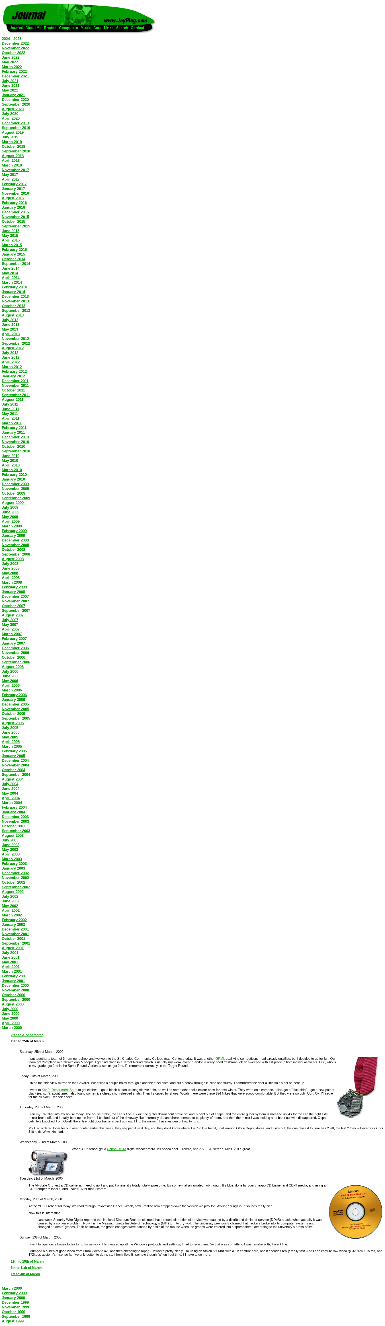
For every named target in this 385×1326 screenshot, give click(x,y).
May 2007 (10, 624)
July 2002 (10, 896)
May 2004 (10, 793)
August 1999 (13, 1321)
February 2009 (14, 531)
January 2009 (13, 535)
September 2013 (16, 310)
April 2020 (11, 118)
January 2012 (13, 376)
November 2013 (15, 301)
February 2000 (14, 1293)
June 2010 (10, 456)
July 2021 (10, 81)
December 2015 (15, 212)
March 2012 (12, 366)
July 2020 (10, 113)
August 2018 (13, 156)
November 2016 (15, 193)
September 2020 (16, 104)
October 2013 (13, 306)
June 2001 (10, 957)
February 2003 (14, 863)
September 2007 (16, 610)
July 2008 (10, 563)
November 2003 (15, 821)
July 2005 (10, 727)
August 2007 (13, 615)
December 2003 (15, 816)
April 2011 (10, 418)
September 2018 (16, 151)
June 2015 (10, 231)
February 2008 (14, 587)
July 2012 (10, 352)
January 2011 (13, 432)
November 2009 (15, 488)
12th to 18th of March (27, 1261)
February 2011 (14, 427)
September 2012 (16, 343)
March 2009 (12, 526)
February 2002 (14, 920)
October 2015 (13, 221)
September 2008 (16, 554)
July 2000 (10, 1009)
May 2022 (10, 62)
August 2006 (13, 666)
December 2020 (15, 99)
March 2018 (12, 165)
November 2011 (15, 385)
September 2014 (16, 263)
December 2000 (15, 985)
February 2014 (14, 287)
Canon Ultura (116, 1149)
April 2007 (11, 629)
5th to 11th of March (26, 1268)
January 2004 (13, 812)
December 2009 (15, 484)
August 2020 (13, 109)
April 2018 (11, 160)
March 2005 (12, 746)
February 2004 (14, 807)
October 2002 (13, 882)
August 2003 (13, 835)
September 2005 (16, 718)
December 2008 (15, 540)
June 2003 (10, 845)
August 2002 (13, 891)
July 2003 (10, 840)
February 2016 (14, 202)
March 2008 (12, 582)
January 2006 (13, 699)
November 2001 (15, 934)
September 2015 (16, 226)
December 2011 (15, 381)
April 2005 (11, 741)
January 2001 (13, 980)
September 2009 (16, 498)
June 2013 (10, 324)
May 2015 (10, 235)
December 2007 (15, 596)
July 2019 (10, 137)
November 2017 (15, 170)
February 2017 (14, 184)
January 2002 (13, 924)
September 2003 (16, 830)
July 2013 (10, 320)
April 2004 (11, 798)
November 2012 (15, 338)
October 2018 (13, 146)
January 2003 (13, 868)
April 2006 (11, 685)
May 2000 (10, 1018)
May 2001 (10, 962)
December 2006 (15, 648)
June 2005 (10, 732)
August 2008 (13, 559)
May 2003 (10, 849)
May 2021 (10, 90)
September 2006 (16, 662)
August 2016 (13, 198)
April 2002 (11, 910)
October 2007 (13, 606)
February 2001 (14, 976)
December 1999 (15, 1302)
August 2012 (13, 348)
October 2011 (13, 390)
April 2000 (11, 1023)
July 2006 (10, 671)
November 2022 (15, 48)
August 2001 (13, 948)
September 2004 (16, 774)
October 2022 (13, 52)
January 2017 (13, 188)
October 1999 (13, 1311)
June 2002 (10, 901)
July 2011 (10, 404)
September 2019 (16, 127)
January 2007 (13, 643)
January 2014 (13, 291)
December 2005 (15, 704)
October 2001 (13, 938)
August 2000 (13, 1004)
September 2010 (16, 451)
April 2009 (11, 521)
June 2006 (10, 676)
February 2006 (14, 695)
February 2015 (14, 249)
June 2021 (10, 85)
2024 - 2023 (11, 38)
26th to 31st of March (27, 1035)
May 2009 (10, 516)
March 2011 (12, 423)
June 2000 (10, 1013)
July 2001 (10, 952)
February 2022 (14, 71)
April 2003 (11, 854)
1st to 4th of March (25, 1274)
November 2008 (15, 545)
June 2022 (10, 57)
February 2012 (14, 371)
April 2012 (11, 362)
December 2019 (15, 123)
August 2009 (13, 502)
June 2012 (10, 357)
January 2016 (13, 207)
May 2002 (10, 905)
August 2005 (13, 723)
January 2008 (13, 591)
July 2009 (10, 507)
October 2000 (13, 995)
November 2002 (15, 877)
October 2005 (13, 713)
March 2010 (12, 470)
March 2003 (12, 859)
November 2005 (15, 709)
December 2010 (15, 437)
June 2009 (10, 512)
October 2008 (13, 549)
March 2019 (12, 141)
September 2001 (16, 943)
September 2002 (16, 887)
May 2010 (10, 460)
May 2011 (10, 413)
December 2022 (15, 43)
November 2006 (15, 652)
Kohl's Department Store (59, 1090)
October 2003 (13, 826)
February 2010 (14, 474)
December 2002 (15, 873)
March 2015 (12, 245)
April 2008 (11, 577)
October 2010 (13, 446)
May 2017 (10, 174)
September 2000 (16, 999)
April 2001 (11, 966)
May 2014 (10, 273)
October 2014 (13, 259)
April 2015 (11, 240)
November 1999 (15, 1307)
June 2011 (10, 409)
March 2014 (12, 282)
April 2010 (11, 465)
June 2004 (10, 788)
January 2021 (13, 95)
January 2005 (13, 756)
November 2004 (15, 765)
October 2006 (13, 657)
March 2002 (12, 915)
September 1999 (16, 1316)
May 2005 (10, 737)
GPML (220, 1058)
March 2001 (12, 971)
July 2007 (10, 620)
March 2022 (12, 67)
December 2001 (15, 929)
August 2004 (13, 779)
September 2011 (16, 395)
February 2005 (14, 751)
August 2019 (13, 132)
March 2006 (12, 690)
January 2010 (13, 479)
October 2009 (13, 493)
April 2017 (11, 179)
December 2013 (15, 296)
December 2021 (15, 76)
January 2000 (13, 1297)
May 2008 (10, 573)
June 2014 (10, 268)
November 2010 (15, 441)
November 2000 (15, 990)
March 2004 (12, 802)
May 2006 (10, 681)
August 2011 (12, 399)
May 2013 (10, 329)
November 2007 (15, 601)
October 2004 (13, 770)
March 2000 (12, 1027)
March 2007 (12, 634)
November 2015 (15, 216)
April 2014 (11, 277)
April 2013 (11, 334)
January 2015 (13, 254)
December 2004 (15, 760)
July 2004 (10, 784)
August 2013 (13, 315)
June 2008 (10, 568)
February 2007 (14, 638)
